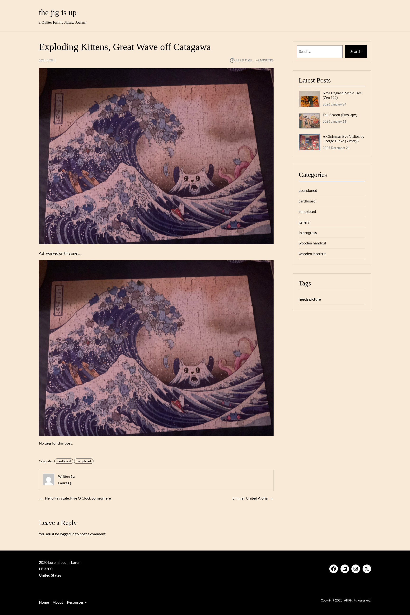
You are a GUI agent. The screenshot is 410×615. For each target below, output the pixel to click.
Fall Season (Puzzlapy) (340, 115)
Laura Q (64, 483)
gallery (304, 222)
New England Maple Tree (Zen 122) (342, 95)
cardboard (64, 461)
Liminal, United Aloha (250, 498)
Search (355, 51)
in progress (308, 232)
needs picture (310, 299)
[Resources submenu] (86, 602)
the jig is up (58, 12)
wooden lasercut (312, 253)
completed (84, 461)
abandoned (308, 190)
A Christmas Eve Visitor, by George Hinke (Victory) (343, 138)
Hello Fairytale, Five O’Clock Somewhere (78, 498)
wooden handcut (312, 243)
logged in (67, 534)
